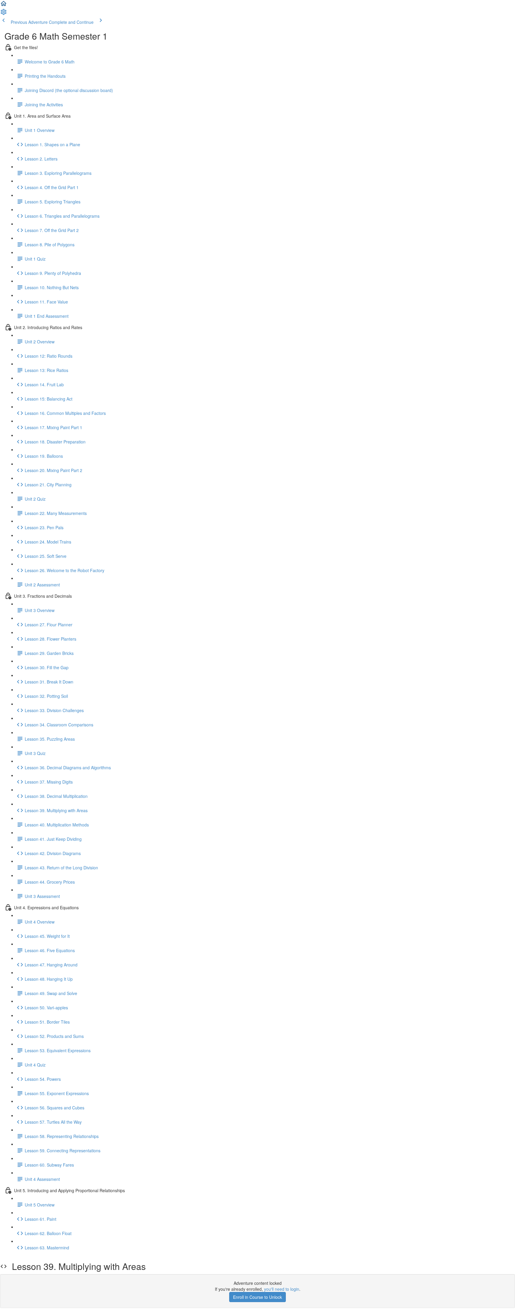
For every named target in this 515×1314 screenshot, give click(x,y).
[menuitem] (3, 14)
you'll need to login (281, 1289)
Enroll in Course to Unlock (257, 1297)
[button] (3, 5)
